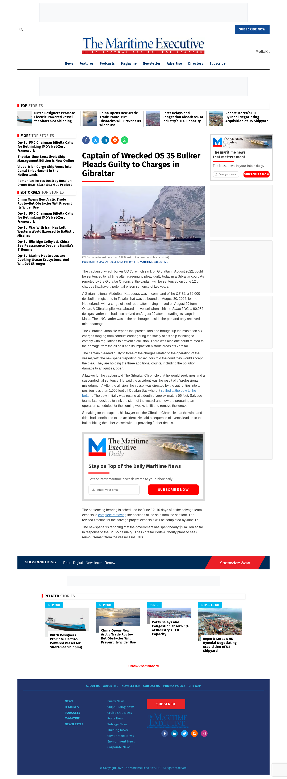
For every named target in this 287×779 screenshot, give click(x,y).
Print (66, 563)
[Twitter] (184, 733)
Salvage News (117, 724)
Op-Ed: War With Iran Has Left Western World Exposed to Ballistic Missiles (45, 231)
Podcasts (107, 63)
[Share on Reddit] (115, 140)
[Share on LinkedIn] (105, 140)
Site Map (194, 686)
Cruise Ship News (119, 713)
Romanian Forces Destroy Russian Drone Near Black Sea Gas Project (44, 183)
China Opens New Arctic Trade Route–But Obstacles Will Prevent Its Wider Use (120, 119)
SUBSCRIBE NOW (252, 29)
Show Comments (143, 666)
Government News (120, 736)
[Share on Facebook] (86, 140)
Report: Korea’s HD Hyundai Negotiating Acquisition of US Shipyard (247, 117)
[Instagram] (204, 733)
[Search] (21, 30)
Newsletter (152, 63)
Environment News (121, 741)
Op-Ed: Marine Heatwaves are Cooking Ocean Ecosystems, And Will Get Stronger (43, 260)
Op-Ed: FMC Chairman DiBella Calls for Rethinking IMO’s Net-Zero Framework (45, 147)
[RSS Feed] (194, 733)
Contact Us (151, 686)
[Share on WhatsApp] (124, 140)
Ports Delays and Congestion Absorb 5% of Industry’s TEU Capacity (182, 117)
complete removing (112, 515)
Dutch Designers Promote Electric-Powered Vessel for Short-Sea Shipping (54, 117)
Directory (195, 63)
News (69, 701)
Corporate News (118, 747)
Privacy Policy (174, 686)
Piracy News (115, 701)
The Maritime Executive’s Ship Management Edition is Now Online (45, 159)
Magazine (129, 63)
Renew (110, 563)
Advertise (174, 63)
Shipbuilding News (120, 707)
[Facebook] (164, 733)
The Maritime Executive (151, 262)
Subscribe (217, 63)
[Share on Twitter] (95, 140)
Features (86, 63)
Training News (117, 730)
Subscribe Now (173, 489)
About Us (93, 686)
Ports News (115, 718)
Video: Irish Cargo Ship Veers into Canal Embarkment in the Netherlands (44, 171)
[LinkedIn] (174, 733)
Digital (78, 563)
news (69, 63)
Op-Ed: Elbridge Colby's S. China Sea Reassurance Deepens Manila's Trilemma (45, 246)
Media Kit (263, 51)
